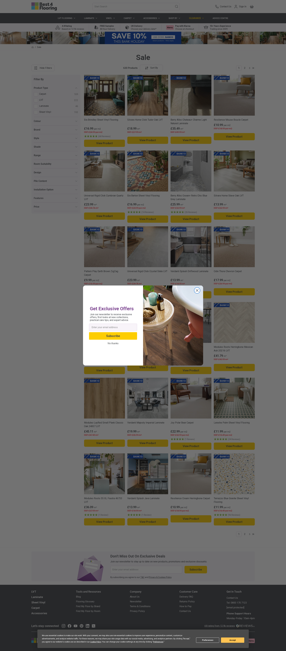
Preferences (207, 640)
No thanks (113, 343)
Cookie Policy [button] (95, 642)
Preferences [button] (158, 642)
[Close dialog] (197, 290)
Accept (232, 640)
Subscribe (113, 336)
